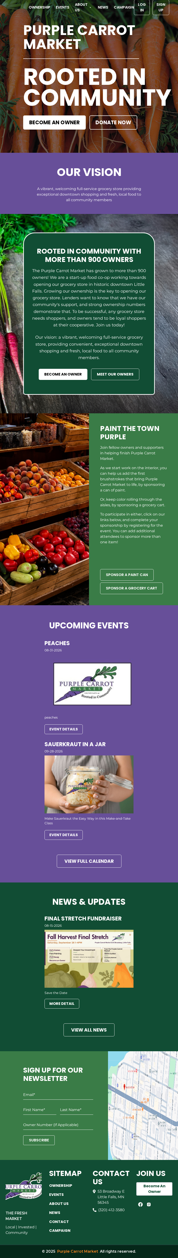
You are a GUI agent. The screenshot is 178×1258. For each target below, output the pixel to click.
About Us (81, 7)
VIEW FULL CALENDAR (89, 861)
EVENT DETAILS (63, 729)
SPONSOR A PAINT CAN (127, 574)
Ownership (39, 7)
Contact (59, 1221)
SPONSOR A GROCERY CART (131, 588)
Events (62, 7)
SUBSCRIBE (39, 1140)
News (103, 7)
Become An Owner (154, 1188)
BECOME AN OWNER (54, 122)
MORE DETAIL (61, 1003)
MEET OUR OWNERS (115, 374)
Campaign (124, 7)
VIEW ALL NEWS (89, 1030)
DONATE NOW (113, 122)
